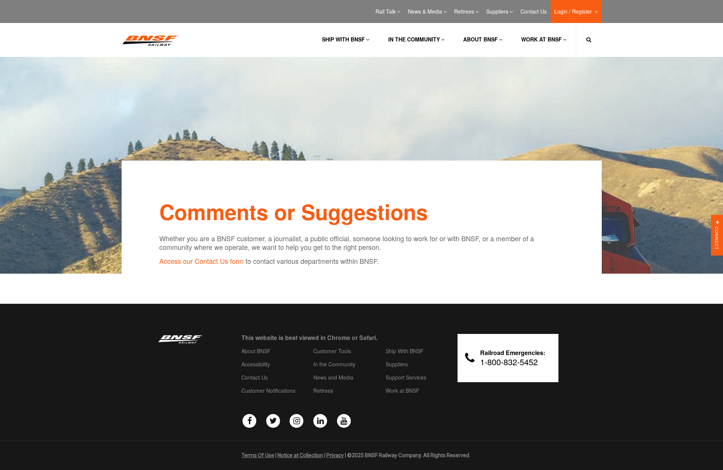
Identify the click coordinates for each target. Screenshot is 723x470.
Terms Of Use (257, 455)
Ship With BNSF (405, 351)
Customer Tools (332, 351)
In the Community (414, 39)
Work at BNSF (541, 39)
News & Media (425, 11)
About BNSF (480, 39)
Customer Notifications (268, 390)
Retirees (464, 11)
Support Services (406, 377)
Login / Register (573, 11)
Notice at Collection (300, 455)
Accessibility (255, 364)
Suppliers (497, 11)
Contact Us (533, 11)
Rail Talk (385, 11)
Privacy (335, 455)
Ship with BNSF (343, 39)
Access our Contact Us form (201, 261)
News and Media (333, 377)
